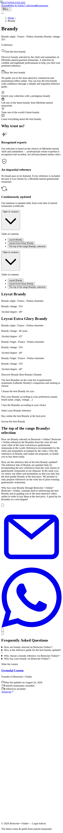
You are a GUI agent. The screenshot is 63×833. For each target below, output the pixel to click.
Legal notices (14, 795)
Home (11, 774)
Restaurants (14, 780)
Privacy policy (15, 798)
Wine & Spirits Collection (21, 777)
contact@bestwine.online (14, 821)
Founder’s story (16, 783)
